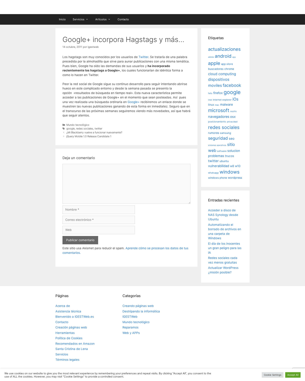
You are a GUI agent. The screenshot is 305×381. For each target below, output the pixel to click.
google (70, 128)
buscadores (215, 69)
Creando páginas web (138, 306)
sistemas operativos (217, 145)
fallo (210, 93)
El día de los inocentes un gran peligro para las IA (224, 248)
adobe (211, 57)
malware (226, 104)
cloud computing (222, 74)
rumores (213, 133)
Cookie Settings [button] (272, 374)
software (221, 151)
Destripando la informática (141, 311)
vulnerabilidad (218, 166)
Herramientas (65, 333)
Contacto (123, 19)
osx (233, 117)
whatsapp (213, 172)
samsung (225, 133)
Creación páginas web (71, 327)
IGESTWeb (129, 316)
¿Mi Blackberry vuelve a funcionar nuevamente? (94, 132)
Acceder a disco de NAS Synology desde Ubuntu (223, 214)
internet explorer (222, 99)
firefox (218, 93)
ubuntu (224, 161)
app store (227, 64)
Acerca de (62, 306)
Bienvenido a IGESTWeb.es (74, 316)
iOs (235, 99)
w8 (232, 166)
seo (231, 139)
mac (217, 105)
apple (214, 63)
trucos (229, 156)
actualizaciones (224, 49)
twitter (98, 128)
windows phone (217, 177)
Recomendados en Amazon (75, 343)
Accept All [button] (292, 374)
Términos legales (67, 359)
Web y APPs (131, 333)
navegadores (218, 116)
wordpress (235, 177)
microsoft (218, 110)
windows (230, 172)
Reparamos (130, 327)
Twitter (143, 57)
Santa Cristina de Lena (71, 349)
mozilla (233, 111)
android (223, 56)
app (234, 57)
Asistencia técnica (68, 311)
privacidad (232, 121)
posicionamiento (217, 121)
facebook (232, 85)
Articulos (101, 19)
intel (210, 100)
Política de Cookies (68, 338)
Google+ (134, 102)
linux (211, 104)
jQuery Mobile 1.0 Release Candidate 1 (88, 136)
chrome (229, 69)
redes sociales (84, 128)
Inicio (62, 19)
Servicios (78, 19)
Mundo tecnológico (77, 124)
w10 (237, 166)
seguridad (218, 138)
